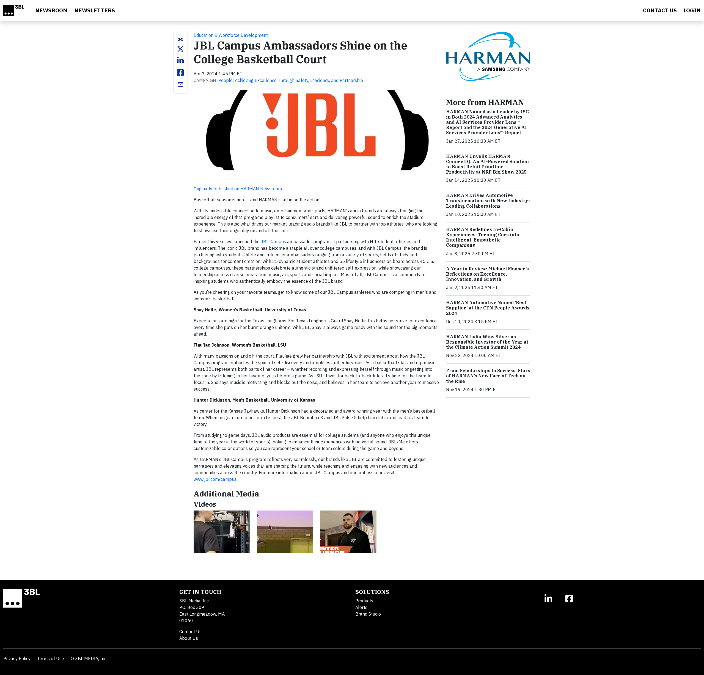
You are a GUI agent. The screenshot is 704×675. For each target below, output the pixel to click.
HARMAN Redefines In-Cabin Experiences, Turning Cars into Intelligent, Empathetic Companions (482, 237)
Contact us (660, 10)
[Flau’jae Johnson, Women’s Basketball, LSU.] (285, 532)
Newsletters (94, 10)
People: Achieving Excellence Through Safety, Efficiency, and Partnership (290, 80)
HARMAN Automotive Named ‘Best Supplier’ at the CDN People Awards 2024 (487, 308)
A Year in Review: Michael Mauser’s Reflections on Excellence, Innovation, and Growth (487, 274)
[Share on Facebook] (180, 72)
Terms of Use (50, 658)
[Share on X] (180, 49)
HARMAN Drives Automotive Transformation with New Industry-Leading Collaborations (488, 200)
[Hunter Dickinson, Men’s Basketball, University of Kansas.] (348, 532)
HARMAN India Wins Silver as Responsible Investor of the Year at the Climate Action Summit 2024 (487, 342)
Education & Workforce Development (231, 35)
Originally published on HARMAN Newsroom (238, 188)
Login (692, 10)
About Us (188, 638)
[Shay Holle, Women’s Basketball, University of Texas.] (222, 532)
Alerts (361, 607)
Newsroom (51, 10)
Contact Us (190, 631)
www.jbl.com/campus (215, 479)
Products (364, 600)
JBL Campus (273, 241)
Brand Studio (368, 614)
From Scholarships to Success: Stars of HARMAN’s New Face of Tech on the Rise (488, 376)
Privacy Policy (17, 658)
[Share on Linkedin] (180, 60)
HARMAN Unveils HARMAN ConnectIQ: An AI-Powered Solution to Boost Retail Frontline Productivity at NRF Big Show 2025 (487, 164)
